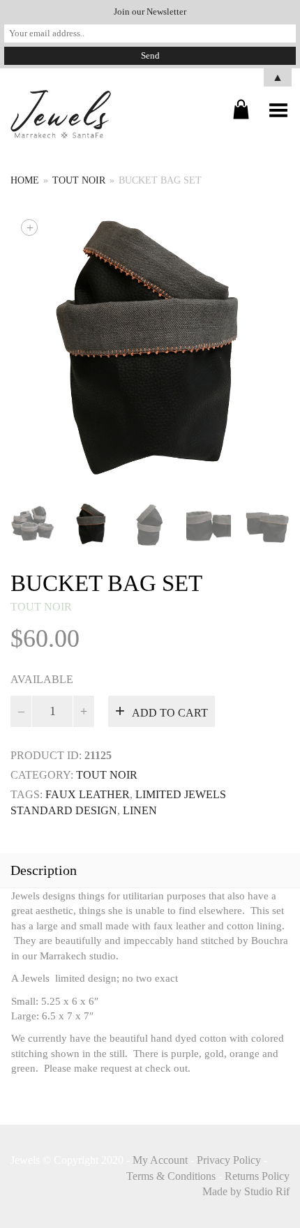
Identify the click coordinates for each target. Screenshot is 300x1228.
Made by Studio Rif (246, 1191)
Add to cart (170, 713)
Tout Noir (78, 180)
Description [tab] (43, 870)
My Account (160, 1160)
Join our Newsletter (150, 11)
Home (24, 180)
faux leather (87, 794)
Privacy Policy (229, 1160)
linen (140, 810)
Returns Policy (257, 1176)
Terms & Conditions (171, 1176)
